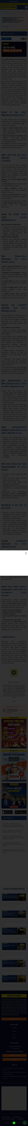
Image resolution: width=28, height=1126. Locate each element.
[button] (26, 553)
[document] (14, 563)
